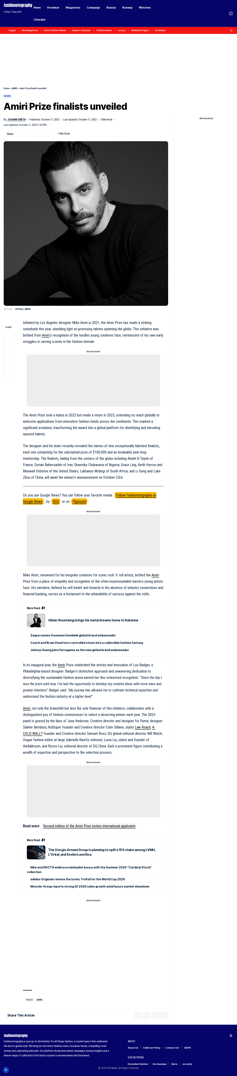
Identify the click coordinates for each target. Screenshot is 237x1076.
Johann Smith (16, 119)
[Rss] (231, 30)
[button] (224, 13)
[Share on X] (19, 134)
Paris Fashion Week (55, 30)
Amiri (45, 335)
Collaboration (104, 30)
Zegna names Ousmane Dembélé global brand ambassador (73, 635)
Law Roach (143, 727)
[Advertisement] (118, 52)
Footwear (160, 30)
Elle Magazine (30, 30)
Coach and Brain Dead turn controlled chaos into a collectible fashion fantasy (86, 643)
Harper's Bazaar (81, 30)
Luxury (122, 30)
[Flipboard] (228, 30)
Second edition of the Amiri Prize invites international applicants (89, 826)
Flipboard (79, 501)
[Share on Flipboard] (27, 134)
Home (6, 88)
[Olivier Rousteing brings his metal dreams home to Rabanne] (36, 620)
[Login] (216, 13)
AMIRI (14, 88)
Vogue (12, 30)
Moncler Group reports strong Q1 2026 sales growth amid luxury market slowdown (89, 886)
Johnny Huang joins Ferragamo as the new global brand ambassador (79, 650)
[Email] (35, 134)
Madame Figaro (140, 30)
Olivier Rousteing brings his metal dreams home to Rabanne (93, 620)
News (7, 96)
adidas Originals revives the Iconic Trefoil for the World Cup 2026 (77, 879)
